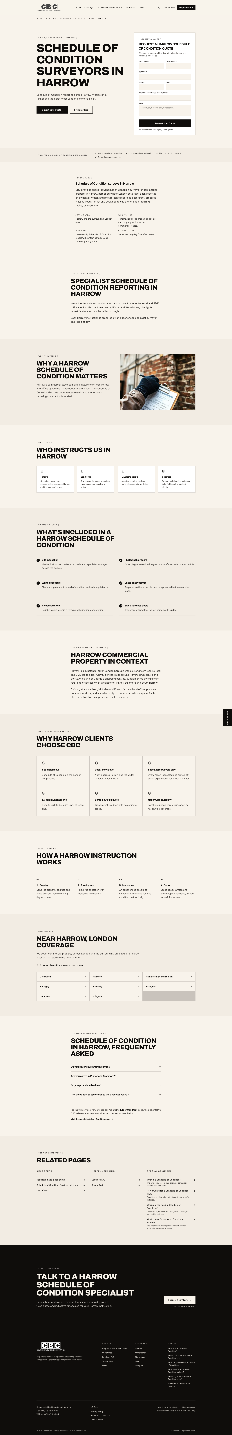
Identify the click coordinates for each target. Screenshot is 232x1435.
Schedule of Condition (125, 1109)
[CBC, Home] (51, 1346)
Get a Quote (227, 717)
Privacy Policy (97, 1411)
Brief (141, 103)
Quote (141, 7)
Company (143, 72)
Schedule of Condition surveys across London (61, 965)
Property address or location (153, 93)
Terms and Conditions (100, 1415)
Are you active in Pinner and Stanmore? (93, 1076)
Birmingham (140, 1357)
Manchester (140, 1353)
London (138, 1348)
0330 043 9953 (168, 7)
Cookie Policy (97, 1419)
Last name (171, 61)
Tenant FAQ (107, 1361)
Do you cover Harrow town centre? (90, 1066)
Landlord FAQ (108, 1357)
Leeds (137, 1361)
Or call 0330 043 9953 (184, 1306)
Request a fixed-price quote (114, 1348)
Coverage (88, 7)
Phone (142, 82)
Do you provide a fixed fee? (86, 1085)
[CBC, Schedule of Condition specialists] (49, 7)
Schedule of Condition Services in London (70, 18)
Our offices (107, 1353)
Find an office (81, 110)
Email (169, 82)
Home (78, 7)
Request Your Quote (165, 123)
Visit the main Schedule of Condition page (90, 1119)
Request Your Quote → (52, 110)
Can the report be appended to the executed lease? (100, 1094)
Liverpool (139, 1365)
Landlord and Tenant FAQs (108, 7)
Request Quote (186, 7)
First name (144, 61)
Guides (129, 7)
